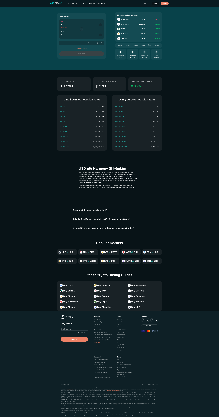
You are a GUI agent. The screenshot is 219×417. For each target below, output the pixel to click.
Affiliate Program (122, 367)
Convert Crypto (121, 377)
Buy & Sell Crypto (99, 322)
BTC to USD (97, 329)
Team (118, 327)
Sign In (155, 3)
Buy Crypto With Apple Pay (101, 340)
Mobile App (120, 362)
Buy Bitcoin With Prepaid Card (102, 337)
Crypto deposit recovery (124, 370)
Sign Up (164, 3)
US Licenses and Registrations (113, 390)
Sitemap (119, 350)
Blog (118, 342)
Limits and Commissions (101, 359)
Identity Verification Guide (101, 370)
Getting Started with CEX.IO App (103, 367)
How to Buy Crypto (99, 362)
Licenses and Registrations (114, 405)
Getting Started (98, 365)
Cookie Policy (120, 337)
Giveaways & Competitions (101, 375)
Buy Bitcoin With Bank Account (103, 334)
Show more (97, 342)
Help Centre (120, 347)
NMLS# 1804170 (71, 389)
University (92, 3)
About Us (119, 319)
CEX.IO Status (150, 326)
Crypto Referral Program (124, 365)
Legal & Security (121, 329)
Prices (84, 3)
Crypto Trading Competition (102, 377)
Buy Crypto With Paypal (100, 332)
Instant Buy (97, 319)
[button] (109, 210)
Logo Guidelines (121, 345)
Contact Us (120, 324)
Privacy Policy (121, 334)
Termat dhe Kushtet (81, 48)
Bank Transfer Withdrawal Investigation (124, 373)
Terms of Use (120, 332)
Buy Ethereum (98, 327)
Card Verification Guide (100, 372)
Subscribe (74, 339)
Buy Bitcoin (97, 324)
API (118, 359)
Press (118, 340)
